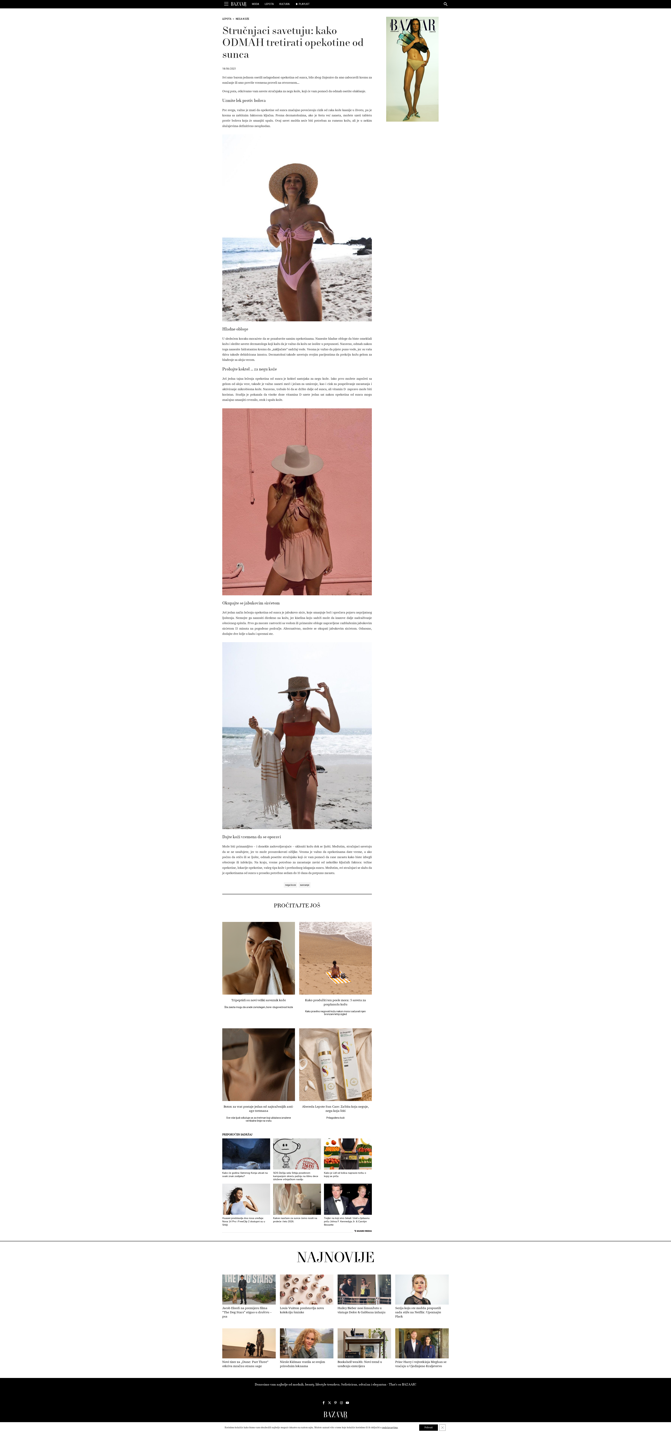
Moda (255, 4)
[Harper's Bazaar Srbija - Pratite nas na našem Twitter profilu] (330, 1402)
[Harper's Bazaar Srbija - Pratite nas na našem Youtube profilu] (347, 1402)
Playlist (304, 4)
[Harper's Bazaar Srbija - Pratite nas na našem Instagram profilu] (341, 1402)
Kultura (284, 4)
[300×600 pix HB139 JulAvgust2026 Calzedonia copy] (412, 69)
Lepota (269, 4)
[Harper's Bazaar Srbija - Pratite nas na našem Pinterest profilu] (335, 1402)
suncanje (304, 885)
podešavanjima (390, 1427)
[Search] (445, 4)
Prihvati (428, 1427)
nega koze (290, 885)
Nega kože (242, 18)
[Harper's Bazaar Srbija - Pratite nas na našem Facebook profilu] (324, 1402)
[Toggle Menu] (226, 4)
